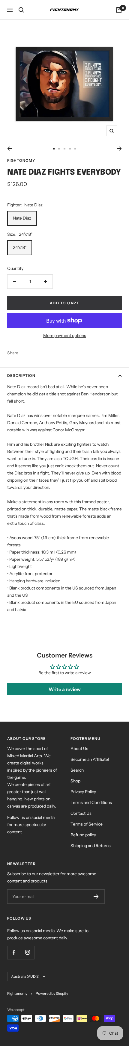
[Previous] (9, 148)
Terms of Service (86, 824)
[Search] (21, 10)
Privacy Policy (83, 791)
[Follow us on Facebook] (14, 952)
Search (77, 770)
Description (21, 375)
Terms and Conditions (91, 802)
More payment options (64, 335)
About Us (79, 748)
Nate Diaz (22, 218)
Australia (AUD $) (25, 976)
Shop (75, 781)
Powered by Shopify (52, 993)
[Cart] (119, 10)
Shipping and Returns (90, 845)
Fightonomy (21, 160)
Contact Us (81, 813)
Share (12, 353)
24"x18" (19, 247)
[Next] (119, 148)
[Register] (96, 896)
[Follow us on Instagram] (27, 952)
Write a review (65, 689)
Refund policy (83, 835)
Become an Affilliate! (89, 759)
